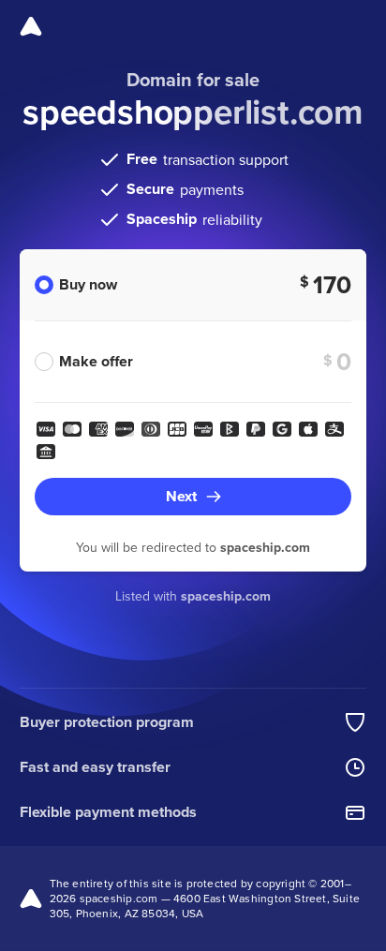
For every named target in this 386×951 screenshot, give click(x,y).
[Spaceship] (31, 26)
